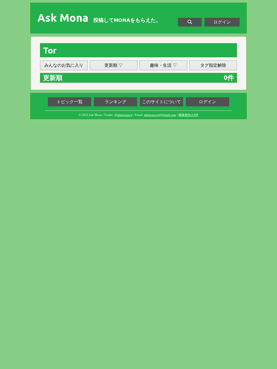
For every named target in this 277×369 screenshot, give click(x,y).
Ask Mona (62, 17)
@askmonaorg (123, 114)
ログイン (222, 22)
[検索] (190, 22)
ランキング (115, 101)
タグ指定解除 (213, 65)
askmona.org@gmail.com (160, 114)
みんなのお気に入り (63, 65)
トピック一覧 (70, 101)
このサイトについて (161, 101)
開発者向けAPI (188, 114)
